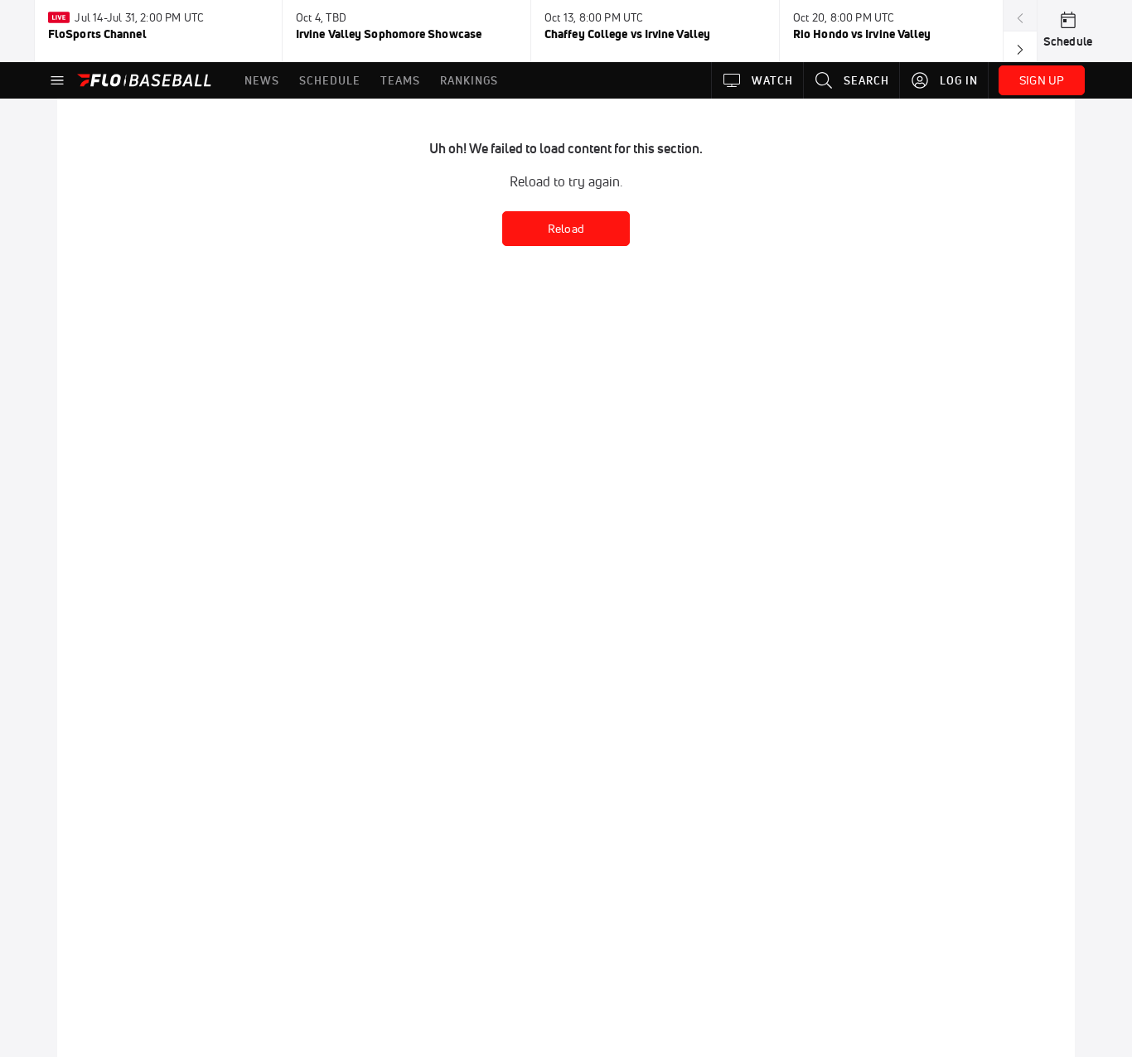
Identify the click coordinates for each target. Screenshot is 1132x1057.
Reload (566, 228)
